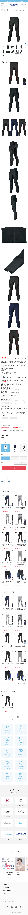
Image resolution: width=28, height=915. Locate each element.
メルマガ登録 (6, 887)
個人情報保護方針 (6, 899)
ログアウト (5, 894)
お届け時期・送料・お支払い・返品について (12, 422)
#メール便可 (5, 418)
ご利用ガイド (6, 884)
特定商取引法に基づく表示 (8, 901)
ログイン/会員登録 (7, 890)
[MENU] (2, 4)
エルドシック (3, 9)
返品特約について (5, 484)
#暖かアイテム (13, 418)
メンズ (7, 9)
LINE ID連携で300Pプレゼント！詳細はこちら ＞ (14, 1)
